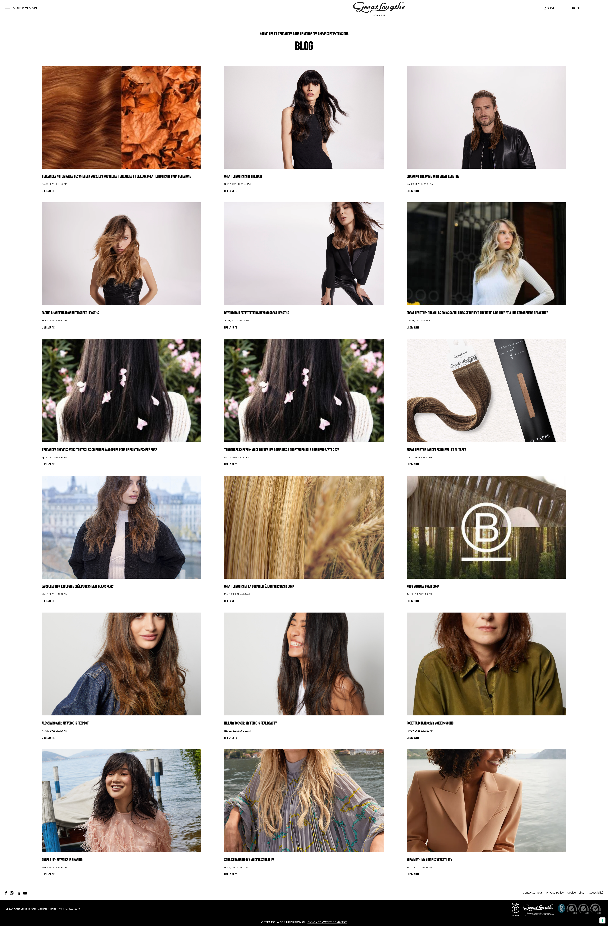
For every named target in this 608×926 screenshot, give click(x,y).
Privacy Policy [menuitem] (555, 892)
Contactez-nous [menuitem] (533, 892)
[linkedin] (18, 893)
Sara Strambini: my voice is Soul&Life (249, 859)
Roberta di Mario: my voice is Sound (430, 723)
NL (578, 8)
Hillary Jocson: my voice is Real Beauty (250, 723)
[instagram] (11, 893)
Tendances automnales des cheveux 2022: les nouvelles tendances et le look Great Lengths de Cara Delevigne (116, 176)
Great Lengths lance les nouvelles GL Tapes (436, 449)
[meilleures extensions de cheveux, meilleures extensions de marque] (9, 8)
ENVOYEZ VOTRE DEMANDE (327, 922)
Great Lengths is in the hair (243, 176)
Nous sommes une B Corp (423, 586)
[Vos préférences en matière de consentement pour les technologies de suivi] (602, 920)
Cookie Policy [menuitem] (575, 892)
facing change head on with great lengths (70, 313)
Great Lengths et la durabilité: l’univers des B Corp (259, 586)
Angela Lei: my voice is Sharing (62, 859)
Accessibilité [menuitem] (595, 892)
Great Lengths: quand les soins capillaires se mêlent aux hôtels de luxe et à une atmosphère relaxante (477, 313)
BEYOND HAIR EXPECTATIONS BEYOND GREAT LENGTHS (256, 313)
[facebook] (6, 893)
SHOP (550, 8)
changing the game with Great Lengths (433, 176)
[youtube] (25, 893)
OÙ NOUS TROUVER (25, 8)
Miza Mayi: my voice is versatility (429, 859)
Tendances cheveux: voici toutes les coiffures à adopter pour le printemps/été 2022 (99, 449)
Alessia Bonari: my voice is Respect (65, 723)
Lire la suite (48, 191)
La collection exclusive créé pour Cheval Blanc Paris (78, 586)
